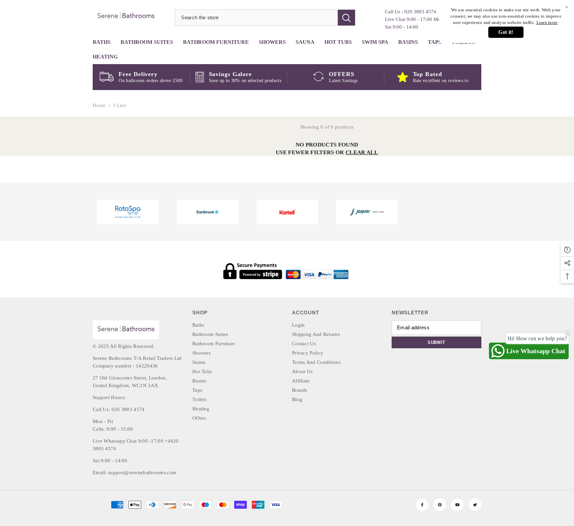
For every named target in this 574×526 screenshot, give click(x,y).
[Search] (265, 18)
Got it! (505, 32)
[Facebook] (422, 504)
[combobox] (256, 18)
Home (99, 105)
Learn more (547, 22)
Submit (436, 342)
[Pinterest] (439, 504)
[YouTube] (457, 504)
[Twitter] (475, 504)
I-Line (120, 105)
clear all (361, 152)
